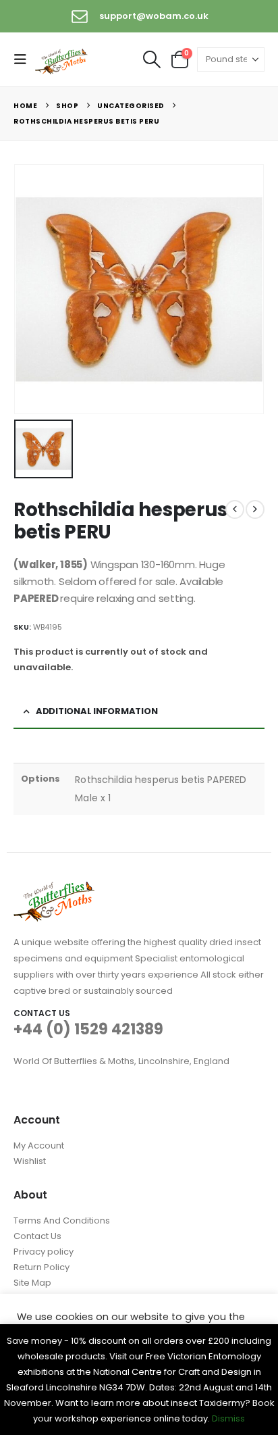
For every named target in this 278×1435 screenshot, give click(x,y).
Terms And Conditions (61, 1220)
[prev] (234, 509)
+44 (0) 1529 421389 (88, 1029)
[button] (24, 59)
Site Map (32, 1282)
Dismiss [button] (228, 1418)
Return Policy (41, 1267)
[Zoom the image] (53, 889)
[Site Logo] (62, 60)
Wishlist (29, 1161)
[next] (255, 509)
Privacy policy (43, 1251)
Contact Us (37, 1236)
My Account (38, 1145)
